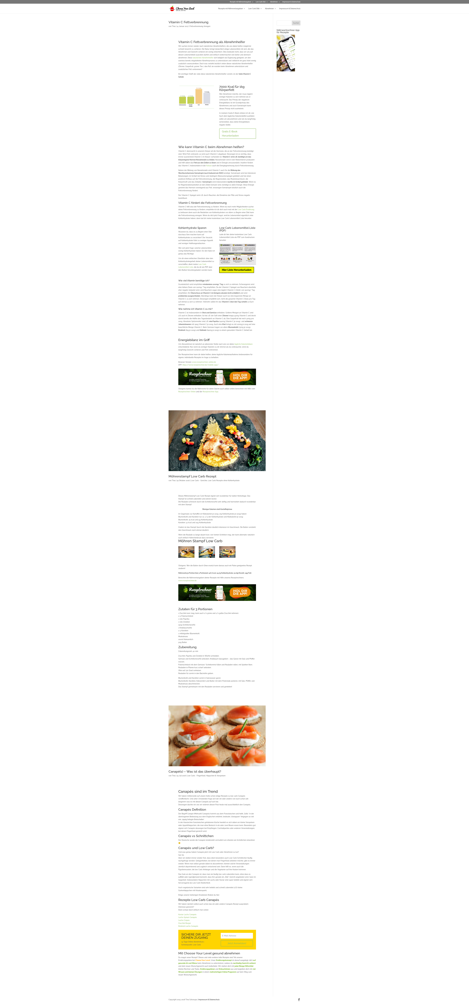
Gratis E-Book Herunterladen (230, 133)
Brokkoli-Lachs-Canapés (188, 926)
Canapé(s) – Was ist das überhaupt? (195, 771)
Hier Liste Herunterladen (236, 269)
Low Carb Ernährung (246, 209)
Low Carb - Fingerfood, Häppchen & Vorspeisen (206, 776)
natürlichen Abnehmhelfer (203, 58)
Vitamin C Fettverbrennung (188, 22)
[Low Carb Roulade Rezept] (227, 558)
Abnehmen (274, 2)
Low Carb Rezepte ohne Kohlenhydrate (224, 480)
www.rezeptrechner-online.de (204, 362)
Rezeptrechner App (210, 392)
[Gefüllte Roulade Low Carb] (186, 558)
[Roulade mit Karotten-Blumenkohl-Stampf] (207, 558)
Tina (173, 26)
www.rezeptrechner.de (187, 581)
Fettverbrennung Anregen (200, 26)
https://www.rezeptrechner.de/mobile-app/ (200, 365)
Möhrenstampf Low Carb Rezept (192, 476)
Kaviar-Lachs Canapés (187, 914)
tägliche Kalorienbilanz (243, 344)
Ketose (209, 166)
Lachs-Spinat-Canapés (187, 917)
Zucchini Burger (184, 923)
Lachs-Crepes (184, 920)
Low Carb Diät (261, 2)
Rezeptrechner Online (187, 392)
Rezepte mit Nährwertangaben (240, 2)
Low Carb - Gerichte (199, 480)
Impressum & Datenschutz (291, 2)
